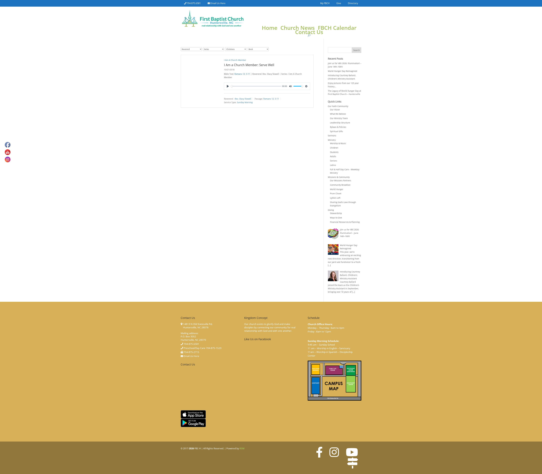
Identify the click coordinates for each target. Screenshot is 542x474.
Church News (297, 28)
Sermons (332, 135)
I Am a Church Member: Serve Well (249, 65)
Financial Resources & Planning (345, 222)
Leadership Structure (340, 122)
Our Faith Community (338, 106)
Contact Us (309, 32)
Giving (331, 210)
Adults (333, 156)
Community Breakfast (340, 185)
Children (334, 147)
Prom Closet (335, 193)
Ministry (332, 140)
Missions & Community (339, 177)
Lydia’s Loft (335, 197)
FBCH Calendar (337, 28)
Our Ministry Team (339, 118)
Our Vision (335, 109)
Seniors (333, 160)
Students (334, 152)
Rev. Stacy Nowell (243, 98)
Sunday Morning (245, 102)
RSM (242, 448)
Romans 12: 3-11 (242, 74)
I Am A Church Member (235, 60)
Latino (333, 165)
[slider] (256, 86)
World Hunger (336, 189)
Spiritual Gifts (336, 131)
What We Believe (338, 114)
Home (269, 28)
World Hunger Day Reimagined (342, 71)
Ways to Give (336, 217)
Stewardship (336, 213)
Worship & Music (338, 143)
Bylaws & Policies (338, 127)
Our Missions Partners (340, 180)
